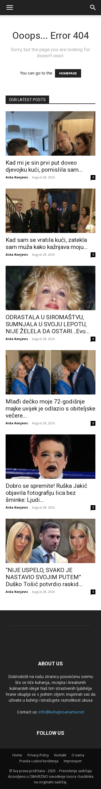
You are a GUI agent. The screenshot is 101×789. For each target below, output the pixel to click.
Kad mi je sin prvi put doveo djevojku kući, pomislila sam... (44, 166)
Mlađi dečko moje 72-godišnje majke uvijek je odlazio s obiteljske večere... (50, 408)
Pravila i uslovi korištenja (38, 761)
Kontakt (60, 755)
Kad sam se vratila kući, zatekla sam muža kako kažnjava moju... (47, 243)
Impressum (73, 761)
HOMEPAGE (68, 73)
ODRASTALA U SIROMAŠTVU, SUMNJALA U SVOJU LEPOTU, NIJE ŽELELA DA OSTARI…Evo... (48, 324)
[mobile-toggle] (10, 7)
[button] (93, 7)
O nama (78, 755)
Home (17, 755)
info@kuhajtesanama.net (61, 712)
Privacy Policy (38, 755)
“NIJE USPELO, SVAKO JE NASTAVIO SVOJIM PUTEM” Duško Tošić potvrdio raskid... (44, 577)
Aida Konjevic (17, 177)
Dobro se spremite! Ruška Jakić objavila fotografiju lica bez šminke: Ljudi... (46, 492)
